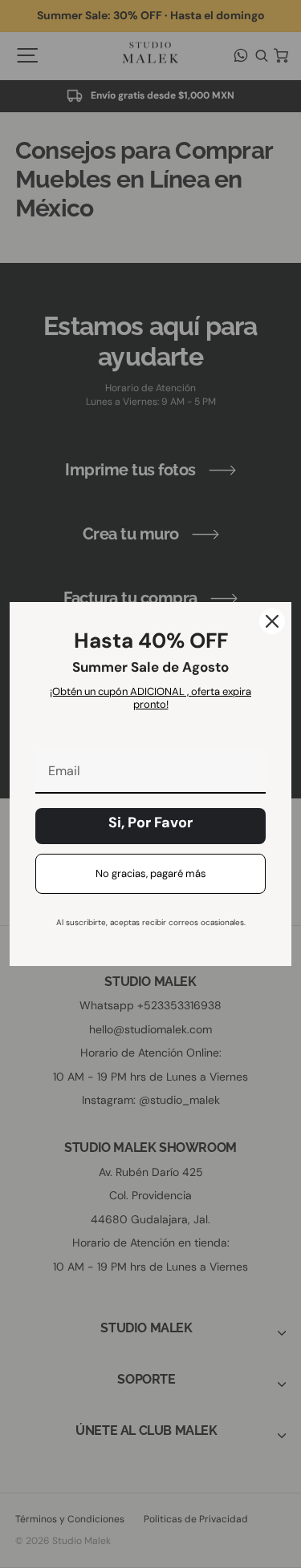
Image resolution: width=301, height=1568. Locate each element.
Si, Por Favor (150, 822)
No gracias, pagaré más (151, 873)
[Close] (272, 621)
